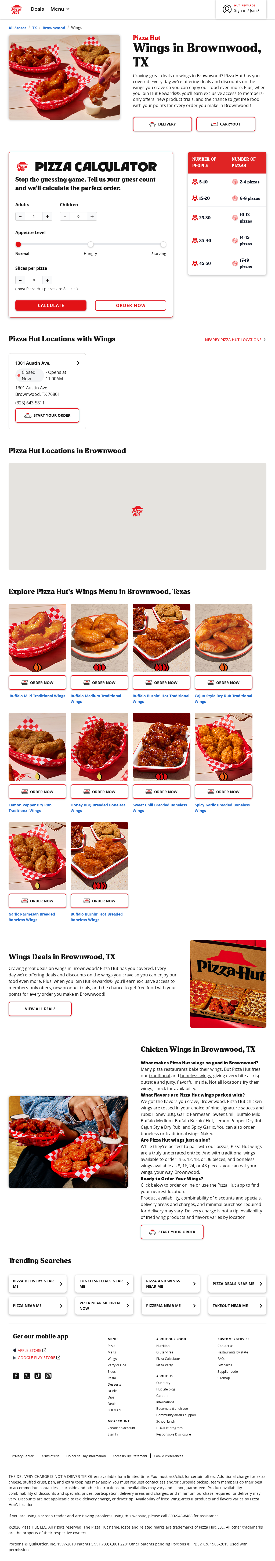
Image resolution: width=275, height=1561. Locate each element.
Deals (37, 9)
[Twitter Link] (29, 1375)
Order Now (131, 305)
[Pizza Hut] (137, 511)
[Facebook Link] (18, 1375)
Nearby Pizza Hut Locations (233, 339)
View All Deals (40, 1008)
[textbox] (93, 981)
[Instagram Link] (50, 1375)
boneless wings (195, 1076)
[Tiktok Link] (39, 1375)
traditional (159, 1076)
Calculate (51, 305)
